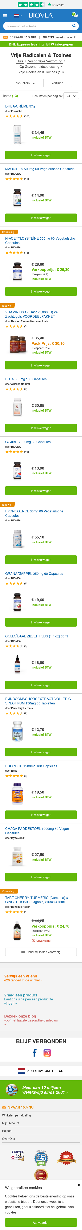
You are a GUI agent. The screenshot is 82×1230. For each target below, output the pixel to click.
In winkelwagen (41, 155)
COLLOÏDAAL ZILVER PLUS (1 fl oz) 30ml (36, 636)
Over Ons (8, 1138)
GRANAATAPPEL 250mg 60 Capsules (34, 573)
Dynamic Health (20, 907)
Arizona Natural (20, 384)
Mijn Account (10, 1123)
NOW (14, 770)
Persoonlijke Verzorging (45, 61)
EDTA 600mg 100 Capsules (26, 379)
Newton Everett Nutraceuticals (29, 321)
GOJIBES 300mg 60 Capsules (28, 442)
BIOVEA (16, 174)
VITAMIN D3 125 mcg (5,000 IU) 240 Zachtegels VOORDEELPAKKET (32, 314)
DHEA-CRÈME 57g (20, 106)
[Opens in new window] (35, 1053)
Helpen (7, 1131)
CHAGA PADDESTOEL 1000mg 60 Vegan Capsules (37, 831)
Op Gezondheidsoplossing (40, 66)
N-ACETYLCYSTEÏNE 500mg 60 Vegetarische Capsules (40, 240)
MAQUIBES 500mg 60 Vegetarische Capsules (39, 169)
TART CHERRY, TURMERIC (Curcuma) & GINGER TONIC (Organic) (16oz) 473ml (36, 900)
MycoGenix (18, 838)
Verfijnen (57, 83)
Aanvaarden (41, 1222)
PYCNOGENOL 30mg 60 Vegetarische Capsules (34, 513)
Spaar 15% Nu (21, 1107)
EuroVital (16, 111)
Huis (20, 61)
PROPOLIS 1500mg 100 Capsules (31, 766)
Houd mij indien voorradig (43, 951)
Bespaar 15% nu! (23, 37)
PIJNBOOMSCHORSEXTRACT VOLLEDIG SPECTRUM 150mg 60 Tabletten (38, 701)
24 (68, 96)
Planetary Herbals (22, 708)
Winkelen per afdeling (16, 1115)
